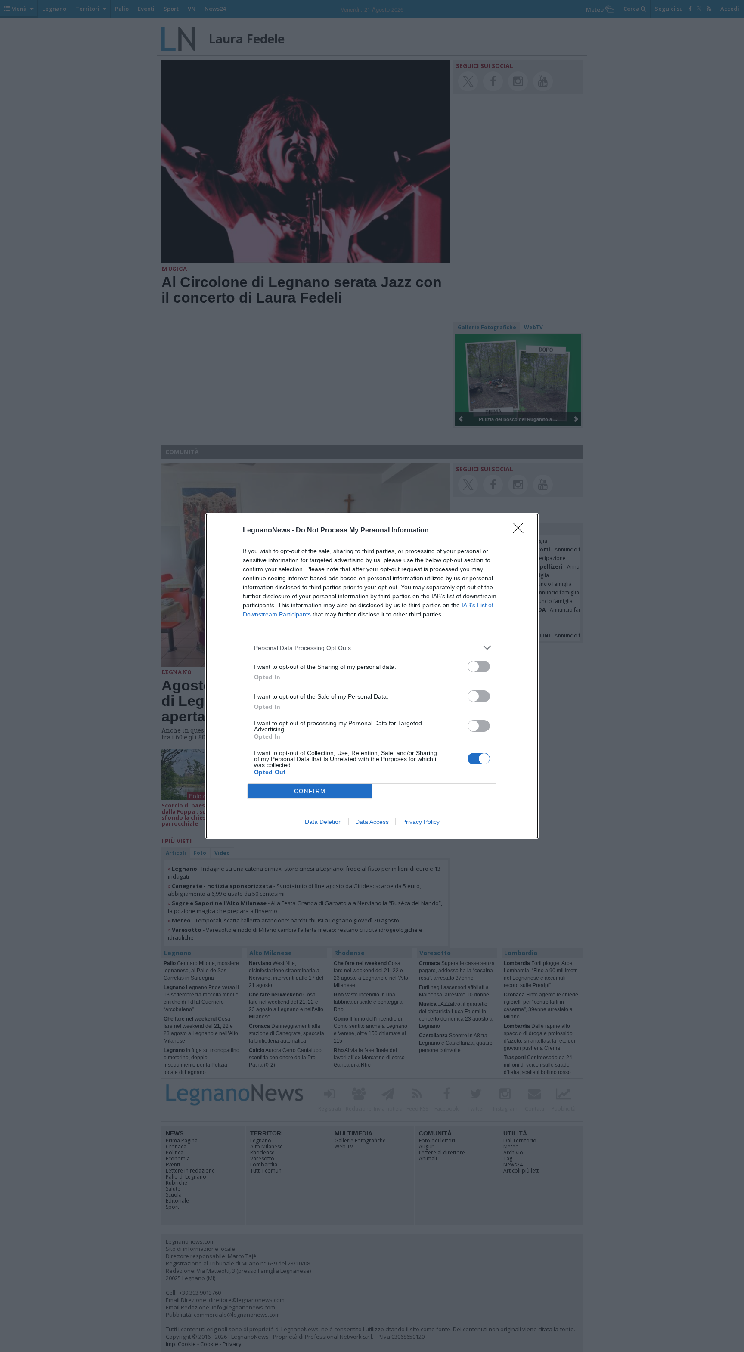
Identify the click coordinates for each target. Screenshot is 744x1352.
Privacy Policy (421, 821)
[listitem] (372, 647)
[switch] (479, 666)
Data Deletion (323, 821)
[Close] (521, 531)
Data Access (372, 821)
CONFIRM (310, 791)
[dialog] (372, 676)
